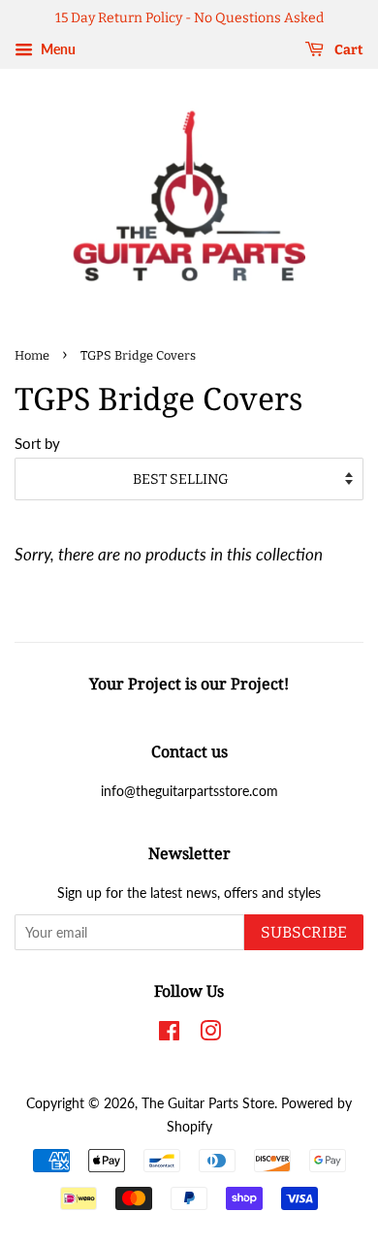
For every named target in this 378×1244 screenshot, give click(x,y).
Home (32, 355)
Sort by (37, 443)
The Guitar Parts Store (208, 1103)
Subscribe (304, 932)
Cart (347, 50)
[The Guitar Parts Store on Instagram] (210, 1034)
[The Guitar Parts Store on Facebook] (169, 1034)
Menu (57, 49)
